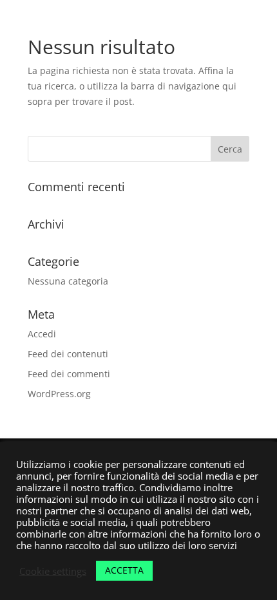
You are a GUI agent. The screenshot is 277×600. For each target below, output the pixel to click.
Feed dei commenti (69, 374)
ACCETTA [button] (124, 570)
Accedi (42, 334)
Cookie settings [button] (52, 571)
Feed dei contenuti (68, 354)
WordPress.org (59, 394)
